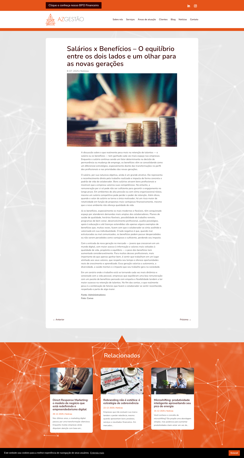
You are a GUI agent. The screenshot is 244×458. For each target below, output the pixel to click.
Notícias (183, 19)
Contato (194, 19)
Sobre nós (118, 19)
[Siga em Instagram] (195, 6)
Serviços (130, 19)
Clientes (163, 19)
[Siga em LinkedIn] (188, 6)
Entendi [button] (234, 453)
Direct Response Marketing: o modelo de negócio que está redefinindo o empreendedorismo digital (70, 404)
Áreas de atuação (147, 19)
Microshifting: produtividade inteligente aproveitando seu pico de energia (172, 403)
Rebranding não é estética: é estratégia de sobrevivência (121, 401)
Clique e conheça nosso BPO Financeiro (74, 5)
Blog (173, 19)
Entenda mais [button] (97, 453)
